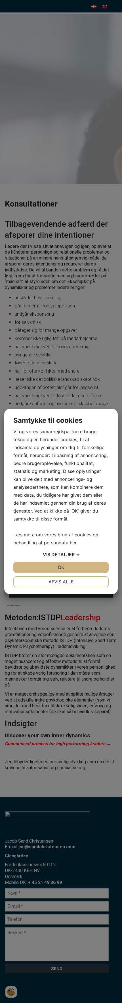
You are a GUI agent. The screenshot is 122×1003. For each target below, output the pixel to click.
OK (61, 567)
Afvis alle (61, 582)
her (73, 542)
